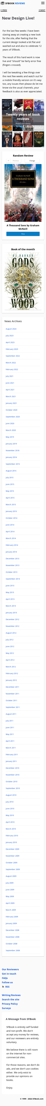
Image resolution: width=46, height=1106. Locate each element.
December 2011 (12, 687)
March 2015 (11, 504)
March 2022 (11, 362)
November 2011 (12, 693)
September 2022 (13, 356)
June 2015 (10, 484)
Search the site (10, 999)
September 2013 (13, 579)
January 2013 (11, 612)
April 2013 (10, 599)
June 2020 (10, 423)
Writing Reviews (11, 995)
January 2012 (11, 680)
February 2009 (12, 916)
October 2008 (11, 943)
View (23, 234)
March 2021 (11, 396)
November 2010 (12, 775)
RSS (7, 986)
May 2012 (10, 653)
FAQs (5, 978)
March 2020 (11, 430)
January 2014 (11, 552)
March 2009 (11, 910)
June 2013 (10, 585)
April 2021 (10, 389)
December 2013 (12, 558)
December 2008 (12, 930)
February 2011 (12, 754)
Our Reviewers (10, 969)
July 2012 (9, 639)
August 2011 (11, 714)
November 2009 (12, 856)
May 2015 (10, 491)
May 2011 (10, 734)
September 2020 (13, 416)
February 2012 (12, 673)
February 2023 (12, 349)
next (42, 10)
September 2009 (13, 869)
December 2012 (12, 619)
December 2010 (12, 768)
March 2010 (11, 829)
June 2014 (10, 525)
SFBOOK (15, 3)
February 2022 (12, 369)
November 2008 (12, 937)
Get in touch (9, 973)
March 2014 (11, 538)
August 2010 (11, 795)
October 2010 (11, 781)
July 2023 (9, 335)
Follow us (7, 982)
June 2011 (10, 727)
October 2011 (11, 700)
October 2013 (11, 572)
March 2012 (11, 666)
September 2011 (13, 707)
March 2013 (11, 606)
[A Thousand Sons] (23, 220)
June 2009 (10, 889)
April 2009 (10, 903)
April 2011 (10, 741)
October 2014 (11, 518)
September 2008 (13, 950)
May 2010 (10, 815)
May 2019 (10, 437)
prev (4, 10)
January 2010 (11, 842)
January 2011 (11, 761)
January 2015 (11, 511)
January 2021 (11, 403)
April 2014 (10, 531)
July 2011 (9, 720)
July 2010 (9, 802)
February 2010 (12, 835)
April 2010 (10, 822)
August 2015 (11, 471)
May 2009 (10, 896)
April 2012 (10, 660)
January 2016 (11, 457)
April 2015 (10, 498)
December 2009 (12, 849)
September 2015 (13, 464)
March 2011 (11, 748)
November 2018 (12, 450)
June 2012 (10, 646)
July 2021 (9, 376)
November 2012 (12, 626)
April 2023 (10, 342)
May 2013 (10, 592)
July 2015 (9, 477)
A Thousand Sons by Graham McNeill (23, 227)
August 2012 (11, 633)
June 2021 (10, 383)
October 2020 (11, 410)
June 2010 (10, 808)
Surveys (6, 1008)
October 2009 (11, 862)
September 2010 (13, 788)
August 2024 (11, 329)
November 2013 (12, 565)
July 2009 (9, 883)
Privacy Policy (10, 1003)
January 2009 (11, 923)
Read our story (23, 123)
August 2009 (11, 876)
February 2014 (12, 545)
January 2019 (11, 443)
